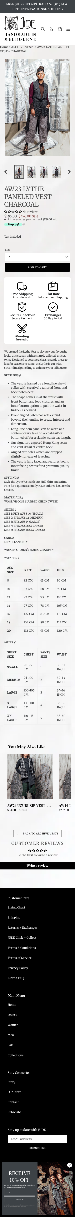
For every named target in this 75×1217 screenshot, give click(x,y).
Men (11, 1035)
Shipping (14, 917)
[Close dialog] (69, 1165)
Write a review (37, 866)
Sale (10, 1045)
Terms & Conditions (22, 948)
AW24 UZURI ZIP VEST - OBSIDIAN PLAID (27, 805)
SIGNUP (19, 1199)
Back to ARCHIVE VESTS (40, 833)
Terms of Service (20, 958)
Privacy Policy (18, 968)
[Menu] (68, 29)
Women (13, 1025)
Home (4, 47)
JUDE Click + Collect (22, 937)
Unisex (12, 1015)
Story (11, 1082)
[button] (13, 212)
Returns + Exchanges (22, 927)
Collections (15, 1055)
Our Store (14, 1092)
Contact (13, 1102)
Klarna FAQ (16, 978)
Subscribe (14, 1112)
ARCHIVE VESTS (22, 47)
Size (7, 249)
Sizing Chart (16, 907)
